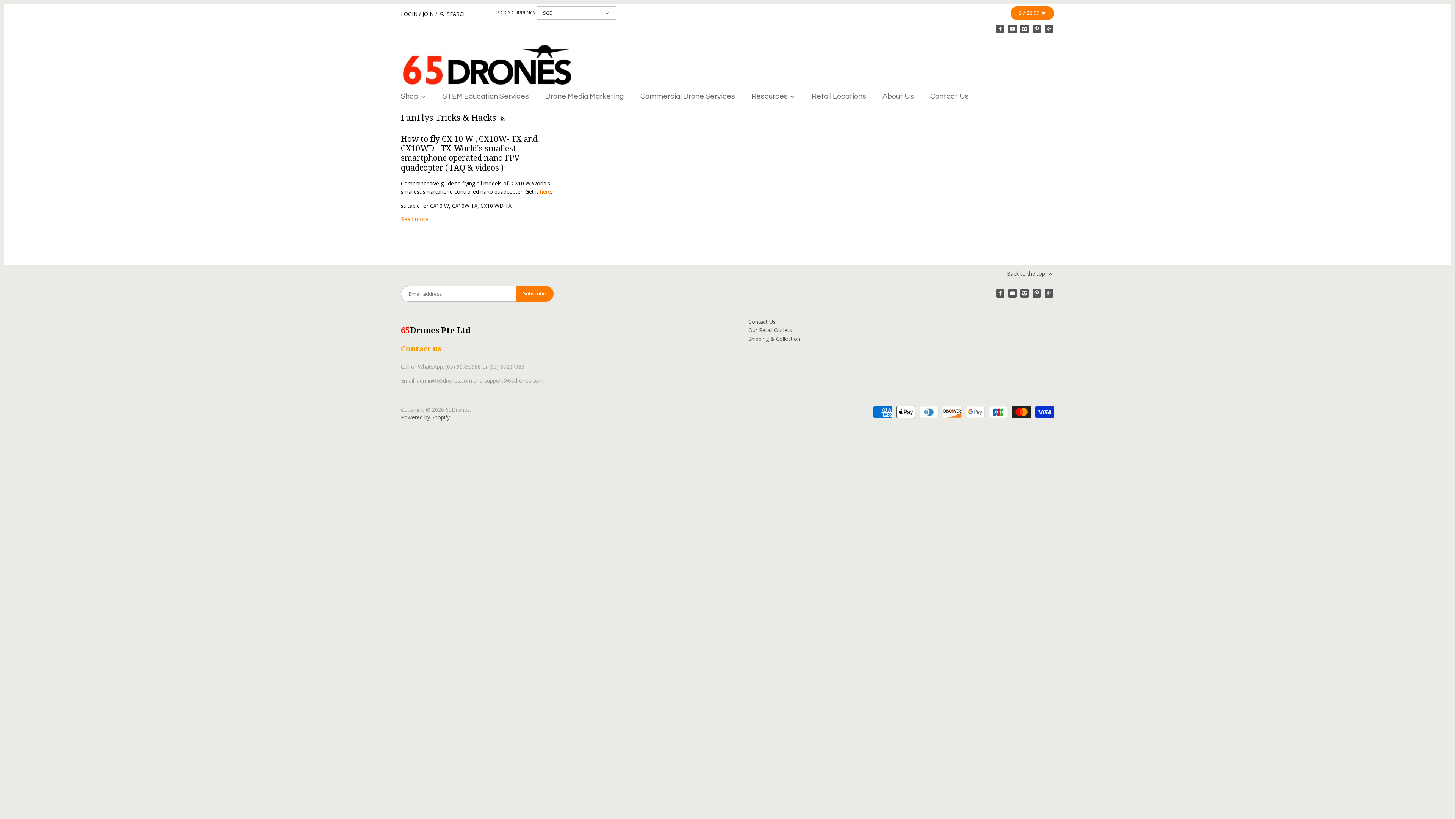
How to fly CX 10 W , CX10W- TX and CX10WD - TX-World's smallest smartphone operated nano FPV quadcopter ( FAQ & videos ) (469, 153)
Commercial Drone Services (687, 96)
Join (428, 13)
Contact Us (949, 96)
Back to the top (1027, 273)
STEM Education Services (486, 96)
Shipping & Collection (774, 338)
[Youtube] (1012, 29)
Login (409, 13)
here (545, 191)
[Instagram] (1024, 29)
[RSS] (502, 117)
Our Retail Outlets (770, 330)
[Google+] (1049, 29)
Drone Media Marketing (584, 96)
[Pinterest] (1037, 29)
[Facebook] (1000, 29)
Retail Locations (839, 96)
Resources (770, 96)
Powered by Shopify (425, 417)
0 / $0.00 (1029, 13)
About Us (898, 96)
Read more (414, 219)
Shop (410, 96)
